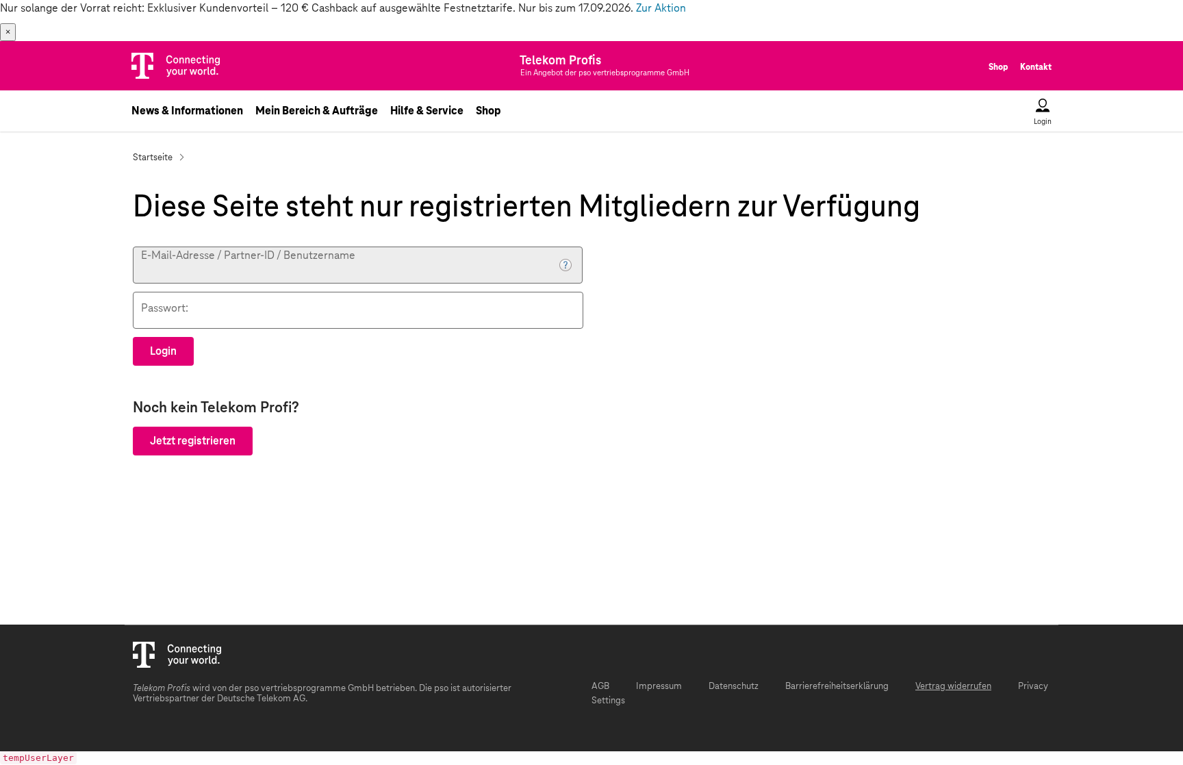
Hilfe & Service (426, 111)
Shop (998, 67)
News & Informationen (187, 111)
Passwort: (164, 308)
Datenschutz (734, 686)
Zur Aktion (661, 8)
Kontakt (1036, 67)
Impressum (659, 686)
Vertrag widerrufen (953, 686)
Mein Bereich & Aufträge (316, 111)
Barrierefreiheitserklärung (837, 686)
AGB (600, 686)
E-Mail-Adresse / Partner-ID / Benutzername (248, 255)
